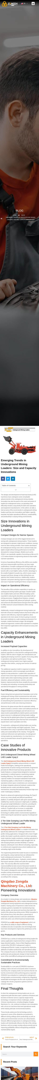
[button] (33, 3)
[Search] (36, 1054)
